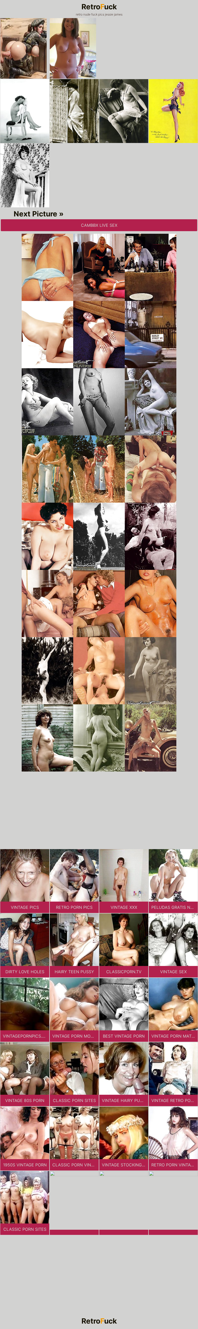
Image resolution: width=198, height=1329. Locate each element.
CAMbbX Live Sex (99, 225)
